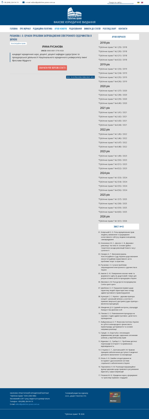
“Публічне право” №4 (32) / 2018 (112, 59)
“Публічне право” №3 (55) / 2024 (112, 186)
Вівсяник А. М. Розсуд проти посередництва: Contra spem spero (118, 283)
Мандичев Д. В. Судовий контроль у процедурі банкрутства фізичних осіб (119, 308)
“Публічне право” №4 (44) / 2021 (112, 125)
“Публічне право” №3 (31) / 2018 (112, 55)
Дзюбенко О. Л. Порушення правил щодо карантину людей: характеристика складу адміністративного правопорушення (117, 290)
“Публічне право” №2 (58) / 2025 (112, 203)
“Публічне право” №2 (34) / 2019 (112, 73)
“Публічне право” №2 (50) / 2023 (112, 160)
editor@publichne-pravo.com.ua (27, 404)
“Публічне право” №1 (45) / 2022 (112, 134)
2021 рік (105, 107)
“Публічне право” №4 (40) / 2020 (112, 103)
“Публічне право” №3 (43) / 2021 (112, 120)
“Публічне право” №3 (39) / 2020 (112, 99)
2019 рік (105, 64)
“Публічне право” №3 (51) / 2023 (112, 164)
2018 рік (105, 42)
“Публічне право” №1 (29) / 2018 (112, 47)
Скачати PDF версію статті (52, 67)
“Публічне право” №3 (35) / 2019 (112, 77)
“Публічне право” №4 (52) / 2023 (112, 168)
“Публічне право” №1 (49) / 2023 (112, 156)
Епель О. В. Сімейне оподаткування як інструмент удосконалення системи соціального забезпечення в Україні (116, 360)
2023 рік (105, 151)
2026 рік (105, 216)
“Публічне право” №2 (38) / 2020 (112, 95)
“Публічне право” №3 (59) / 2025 (112, 207)
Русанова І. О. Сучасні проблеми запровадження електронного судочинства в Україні (119, 267)
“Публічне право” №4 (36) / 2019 (112, 81)
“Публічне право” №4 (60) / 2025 (112, 212)
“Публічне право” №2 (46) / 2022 (112, 138)
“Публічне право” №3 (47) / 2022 (112, 142)
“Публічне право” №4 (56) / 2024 (112, 190)
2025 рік (105, 194)
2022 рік (105, 129)
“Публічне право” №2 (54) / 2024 (112, 182)
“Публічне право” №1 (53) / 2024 (112, 177)
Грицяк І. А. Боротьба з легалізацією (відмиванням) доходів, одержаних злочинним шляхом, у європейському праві (119, 335)
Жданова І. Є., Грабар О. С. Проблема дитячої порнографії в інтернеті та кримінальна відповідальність (119, 343)
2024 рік (105, 173)
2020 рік (105, 86)
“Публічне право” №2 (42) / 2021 (112, 116)
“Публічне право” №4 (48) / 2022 (112, 146)
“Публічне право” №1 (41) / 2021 (112, 112)
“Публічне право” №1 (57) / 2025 (112, 199)
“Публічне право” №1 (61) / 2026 (112, 221)
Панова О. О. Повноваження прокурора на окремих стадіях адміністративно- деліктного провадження (119, 315)
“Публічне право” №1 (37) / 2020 (112, 90)
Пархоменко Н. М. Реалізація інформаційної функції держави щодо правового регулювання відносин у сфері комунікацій (120, 369)
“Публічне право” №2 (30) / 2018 (112, 51)
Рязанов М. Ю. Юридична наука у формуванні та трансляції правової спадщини (119, 376)
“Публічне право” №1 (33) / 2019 (112, 69)
